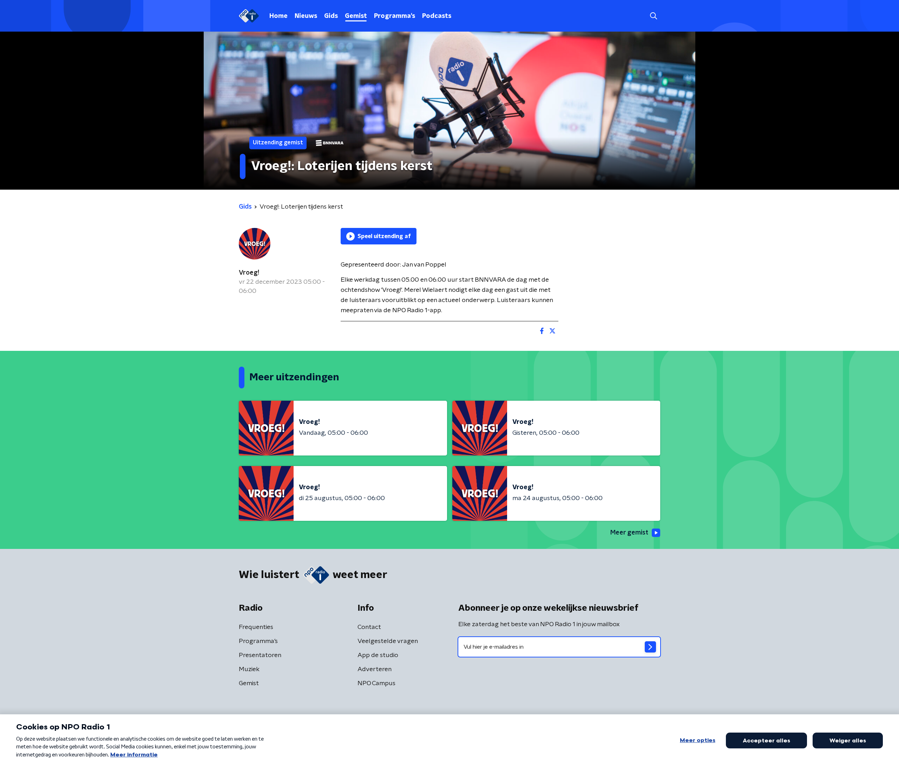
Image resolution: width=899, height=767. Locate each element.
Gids (331, 16)
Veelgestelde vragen (387, 641)
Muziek (249, 669)
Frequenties (256, 627)
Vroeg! (249, 273)
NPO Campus (376, 683)
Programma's (394, 16)
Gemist (356, 16)
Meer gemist (629, 533)
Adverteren (374, 669)
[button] (653, 15)
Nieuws (306, 16)
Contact (369, 627)
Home (278, 16)
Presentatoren (260, 655)
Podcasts (436, 16)
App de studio (377, 655)
